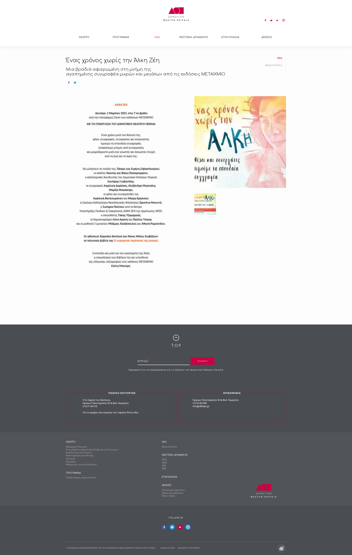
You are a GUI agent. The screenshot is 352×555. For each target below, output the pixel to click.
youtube (277, 20)
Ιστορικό (70, 459)
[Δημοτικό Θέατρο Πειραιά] (176, 14)
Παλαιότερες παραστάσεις (81, 477)
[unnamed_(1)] (205, 204)
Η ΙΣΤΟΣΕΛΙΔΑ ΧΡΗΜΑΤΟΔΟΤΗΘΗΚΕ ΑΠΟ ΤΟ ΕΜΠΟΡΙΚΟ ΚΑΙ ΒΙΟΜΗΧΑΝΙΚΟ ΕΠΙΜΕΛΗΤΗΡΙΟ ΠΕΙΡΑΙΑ (110, 548)
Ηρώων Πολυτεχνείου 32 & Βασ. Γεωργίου (106, 403)
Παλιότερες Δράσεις (173, 490)
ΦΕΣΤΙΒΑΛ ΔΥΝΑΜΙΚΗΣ (193, 37)
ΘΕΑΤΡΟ (84, 37)
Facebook (164, 527)
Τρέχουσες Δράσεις (172, 493)
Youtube (180, 527)
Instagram (187, 527)
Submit (203, 361)
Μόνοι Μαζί (168, 496)
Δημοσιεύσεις (273, 65)
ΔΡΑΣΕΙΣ (267, 37)
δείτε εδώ (132, 412)
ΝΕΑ (157, 37)
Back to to (176, 341)
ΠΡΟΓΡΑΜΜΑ (121, 37)
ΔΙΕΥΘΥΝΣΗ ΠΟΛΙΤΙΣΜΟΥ (189, 548)
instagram (283, 20)
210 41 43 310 (90, 406)
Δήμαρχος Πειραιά (76, 447)
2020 (164, 463)
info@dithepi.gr (201, 406)
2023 (164, 459)
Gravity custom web (281, 548)
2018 (164, 468)
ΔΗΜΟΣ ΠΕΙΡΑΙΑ (167, 548)
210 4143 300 (200, 403)
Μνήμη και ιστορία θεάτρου (81, 464)
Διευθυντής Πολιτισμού (78, 452)
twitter (271, 20)
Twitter (172, 527)
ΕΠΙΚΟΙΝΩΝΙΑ (230, 37)
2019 (164, 466)
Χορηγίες (71, 461)
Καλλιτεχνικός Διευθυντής (80, 455)
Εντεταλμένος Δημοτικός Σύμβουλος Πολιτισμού (92, 450)
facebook (265, 20)
